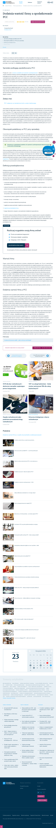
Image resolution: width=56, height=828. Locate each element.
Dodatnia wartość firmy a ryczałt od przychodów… (24, 440)
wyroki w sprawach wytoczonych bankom (16, 696)
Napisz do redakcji (42, 800)
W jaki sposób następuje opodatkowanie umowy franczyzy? (26, 629)
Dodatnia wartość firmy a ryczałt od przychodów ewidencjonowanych (22, 435)
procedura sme (14, 693)
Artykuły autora (7, 29)
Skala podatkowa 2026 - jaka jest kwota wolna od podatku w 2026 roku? (29, 709)
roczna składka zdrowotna (41, 683)
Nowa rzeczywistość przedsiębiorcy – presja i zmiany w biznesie (29, 763)
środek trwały (9, 685)
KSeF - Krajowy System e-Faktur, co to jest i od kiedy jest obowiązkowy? (10, 733)
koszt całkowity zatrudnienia (35, 686)
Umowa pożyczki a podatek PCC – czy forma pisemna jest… (26, 450)
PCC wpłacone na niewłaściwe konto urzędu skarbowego (20, 103)
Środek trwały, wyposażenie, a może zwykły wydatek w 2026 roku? (11, 746)
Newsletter (41, 796)
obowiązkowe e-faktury (42, 695)
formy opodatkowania (19, 685)
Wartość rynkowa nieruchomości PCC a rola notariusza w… (26, 461)
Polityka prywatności (7, 815)
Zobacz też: (7, 99)
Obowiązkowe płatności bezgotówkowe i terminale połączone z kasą (10, 753)
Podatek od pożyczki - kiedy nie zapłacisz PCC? (23, 471)
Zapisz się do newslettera (38, 22)
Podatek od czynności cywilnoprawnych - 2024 (23, 482)
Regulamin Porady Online (35, 815)
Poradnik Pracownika (24, 786)
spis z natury (13, 686)
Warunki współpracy (25, 815)
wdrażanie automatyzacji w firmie (37, 690)
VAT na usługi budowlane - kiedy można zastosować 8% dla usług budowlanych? (40, 386)
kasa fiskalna (15, 683)
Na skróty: (5, 37)
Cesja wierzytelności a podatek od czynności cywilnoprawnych (27, 566)
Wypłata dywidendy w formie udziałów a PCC (23, 608)
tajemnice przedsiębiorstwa (11, 208)
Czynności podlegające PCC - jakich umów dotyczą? (24, 638)
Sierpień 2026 (41, 651)
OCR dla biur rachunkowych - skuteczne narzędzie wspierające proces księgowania (14, 386)
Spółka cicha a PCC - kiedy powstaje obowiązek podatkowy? (26, 587)
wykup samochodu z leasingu (27, 683)
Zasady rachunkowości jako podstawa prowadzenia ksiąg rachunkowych (12, 419)
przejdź (49, 152)
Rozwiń (4, 47)
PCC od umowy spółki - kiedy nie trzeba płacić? (23, 619)
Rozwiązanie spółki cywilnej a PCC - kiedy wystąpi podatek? (26, 535)
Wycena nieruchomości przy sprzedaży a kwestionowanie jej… (26, 577)
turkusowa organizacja (19, 688)
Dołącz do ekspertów (41, 789)
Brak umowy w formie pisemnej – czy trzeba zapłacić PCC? (26, 514)
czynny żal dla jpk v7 (22, 686)
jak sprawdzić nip (7, 683)
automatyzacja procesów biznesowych (35, 688)
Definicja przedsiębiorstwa (9, 42)
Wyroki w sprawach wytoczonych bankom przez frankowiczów (46, 765)
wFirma (21, 788)
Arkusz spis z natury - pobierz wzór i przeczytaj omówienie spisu (11, 767)
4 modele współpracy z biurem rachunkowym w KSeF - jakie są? (46, 709)
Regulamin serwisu (16, 815)
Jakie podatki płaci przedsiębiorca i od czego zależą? (24, 492)
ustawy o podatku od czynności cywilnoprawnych (25, 73)
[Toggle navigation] (52, 2)
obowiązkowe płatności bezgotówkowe (35, 685)
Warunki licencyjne (45, 815)
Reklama (30, 2)
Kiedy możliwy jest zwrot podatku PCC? (22, 556)
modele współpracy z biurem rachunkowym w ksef (30, 691)
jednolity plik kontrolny (29, 695)
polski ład (29, 696)
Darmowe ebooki (39, 2)
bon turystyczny (46, 696)
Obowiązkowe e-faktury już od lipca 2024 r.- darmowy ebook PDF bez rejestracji (46, 752)
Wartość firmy (7, 44)
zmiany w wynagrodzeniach (26, 693)
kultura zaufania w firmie (22, 690)
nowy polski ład (37, 696)
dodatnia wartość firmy (9, 21)
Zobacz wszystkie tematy (9, 698)
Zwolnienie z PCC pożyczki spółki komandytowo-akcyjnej (25, 524)
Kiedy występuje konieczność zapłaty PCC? (23, 503)
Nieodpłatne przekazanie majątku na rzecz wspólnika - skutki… (26, 545)
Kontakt (38, 786)
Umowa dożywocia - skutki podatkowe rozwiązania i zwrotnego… (27, 598)
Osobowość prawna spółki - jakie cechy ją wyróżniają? (17, 340)
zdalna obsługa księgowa (17, 695)
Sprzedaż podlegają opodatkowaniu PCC (13, 38)
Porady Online (20, 2)
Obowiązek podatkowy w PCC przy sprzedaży (14, 40)
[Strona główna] (3, 5)
